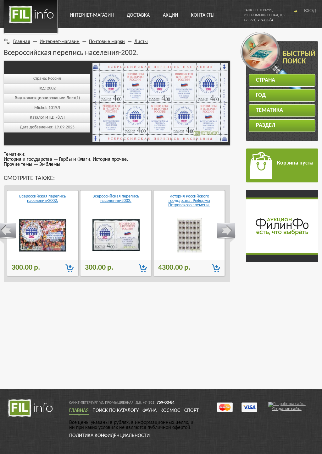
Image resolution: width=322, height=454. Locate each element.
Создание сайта (287, 409)
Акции (170, 15)
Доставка (138, 15)
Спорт (191, 410)
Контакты (202, 15)
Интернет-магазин (92, 15)
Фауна (149, 410)
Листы (141, 41)
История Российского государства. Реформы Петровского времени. (189, 201)
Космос (170, 410)
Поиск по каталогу (115, 410)
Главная (21, 41)
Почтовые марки (107, 41)
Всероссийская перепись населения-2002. (42, 198)
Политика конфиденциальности (109, 435)
